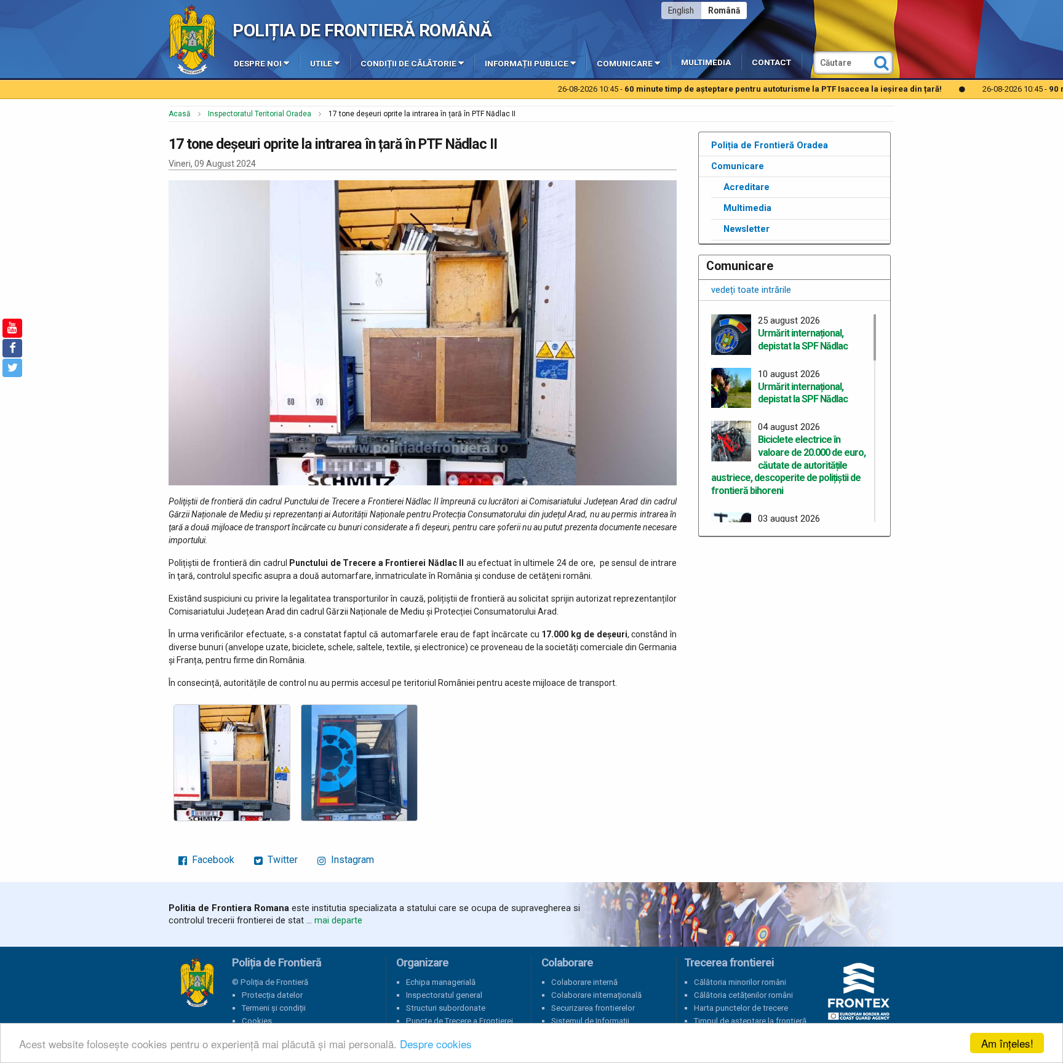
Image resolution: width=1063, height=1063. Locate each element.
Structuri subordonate (445, 1008)
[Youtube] (12, 328)
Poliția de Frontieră (197, 982)
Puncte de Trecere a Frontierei (459, 1020)
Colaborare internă (584, 982)
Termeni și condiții (274, 1008)
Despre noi (258, 63)
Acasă (180, 113)
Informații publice (526, 63)
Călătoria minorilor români (740, 982)
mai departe (338, 920)
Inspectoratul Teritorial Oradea (259, 113)
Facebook (211, 860)
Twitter (281, 860)
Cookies (257, 1020)
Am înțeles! (1007, 1043)
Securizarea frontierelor (593, 1008)
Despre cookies (436, 1043)
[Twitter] (12, 368)
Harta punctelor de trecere (741, 1008)
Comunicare (625, 63)
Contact (771, 62)
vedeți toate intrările (751, 289)
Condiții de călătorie (408, 63)
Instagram (351, 860)
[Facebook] (12, 348)
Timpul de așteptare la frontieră (750, 1020)
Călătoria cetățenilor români (743, 995)
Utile (321, 63)
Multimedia (706, 62)
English (681, 10)
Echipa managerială (441, 982)
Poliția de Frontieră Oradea (769, 145)
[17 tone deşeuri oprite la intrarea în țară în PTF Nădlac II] (231, 762)
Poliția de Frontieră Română (362, 30)
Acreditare (746, 187)
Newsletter (746, 228)
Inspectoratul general (444, 995)
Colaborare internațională (596, 995)
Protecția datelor (272, 995)
